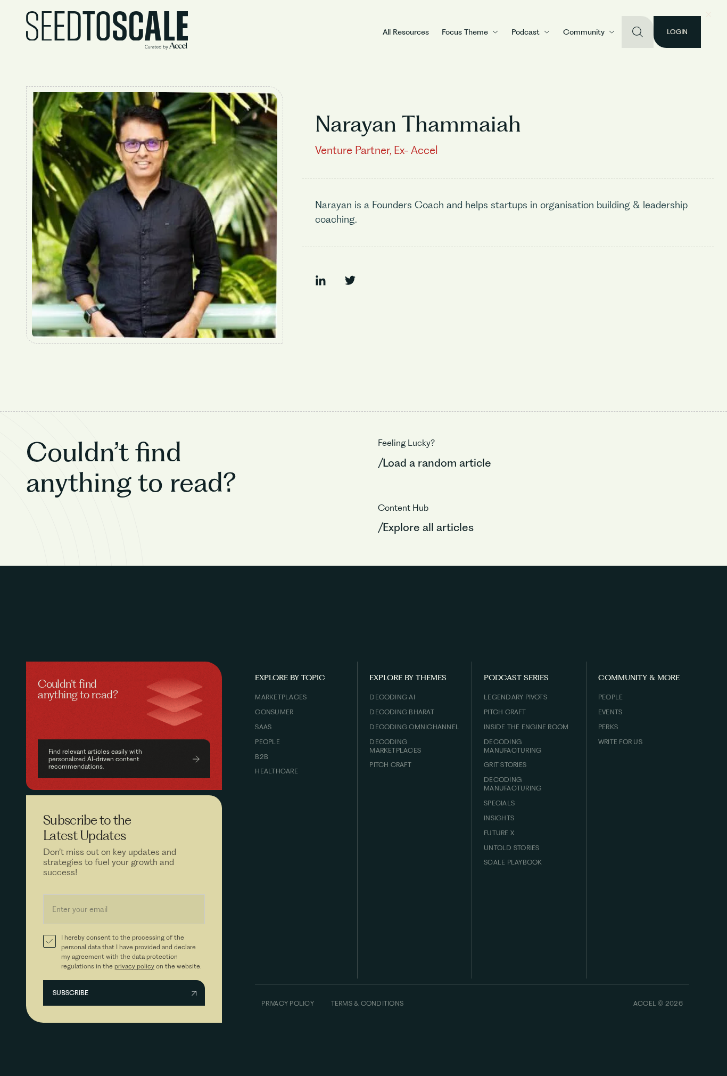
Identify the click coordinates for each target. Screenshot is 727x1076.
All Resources (406, 32)
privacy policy (134, 966)
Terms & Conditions (367, 1003)
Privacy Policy (287, 1003)
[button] (470, 32)
